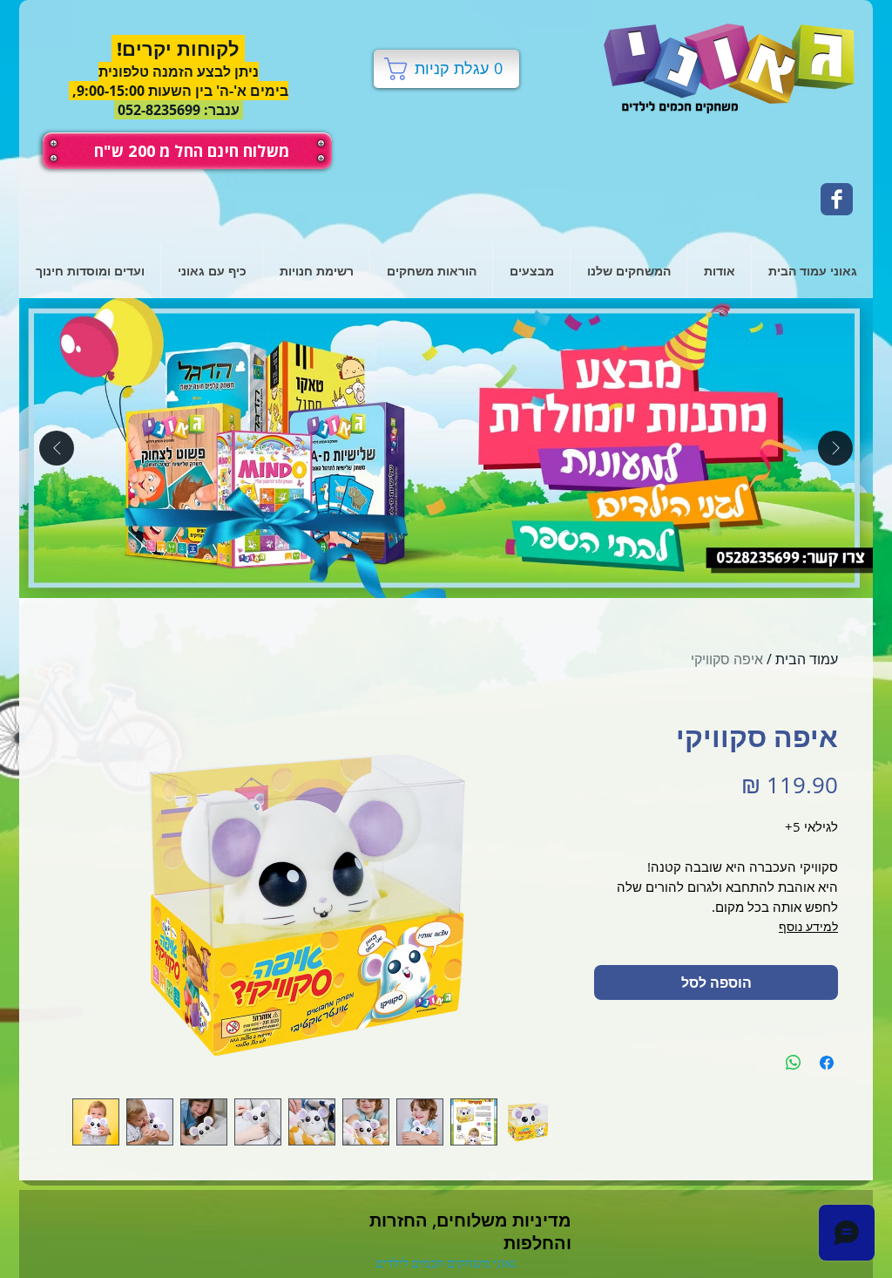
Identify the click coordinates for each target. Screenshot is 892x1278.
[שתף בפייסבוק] (826, 1062)
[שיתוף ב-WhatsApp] (793, 1062)
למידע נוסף (808, 926)
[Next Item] (835, 448)
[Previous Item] (56, 448)
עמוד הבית (806, 659)
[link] (446, 69)
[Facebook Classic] (837, 199)
